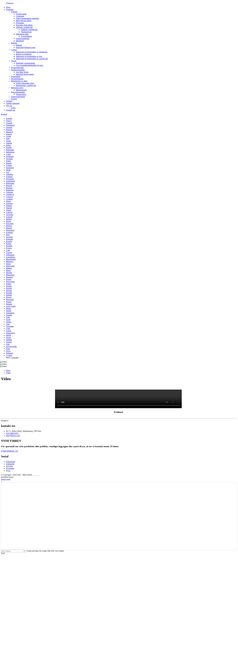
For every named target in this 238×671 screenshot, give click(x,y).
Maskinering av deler (19, 81)
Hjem (8, 7)
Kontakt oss (10, 110)
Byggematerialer (17, 68)
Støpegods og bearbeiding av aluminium (31, 52)
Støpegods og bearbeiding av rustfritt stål (32, 59)
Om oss (9, 106)
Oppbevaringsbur (23, 38)
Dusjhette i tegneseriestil (25, 63)
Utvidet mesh (21, 14)
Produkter (10, 9)
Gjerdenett (20, 16)
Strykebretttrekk (17, 79)
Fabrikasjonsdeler (18, 70)
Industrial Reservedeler (25, 74)
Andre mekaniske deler (25, 83)
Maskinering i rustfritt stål (26, 85)
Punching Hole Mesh (24, 25)
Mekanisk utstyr (17, 88)
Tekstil (13, 61)
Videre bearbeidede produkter (27, 18)
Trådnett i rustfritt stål (24, 27)
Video (13, 108)
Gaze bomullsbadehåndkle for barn (29, 65)
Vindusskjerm (26, 32)
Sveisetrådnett (26, 36)
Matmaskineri (21, 90)
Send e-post (5, 479)
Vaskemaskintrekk (18, 97)
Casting (14, 50)
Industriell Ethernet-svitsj (25, 47)
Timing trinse (21, 94)
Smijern (14, 99)
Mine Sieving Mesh (23, 21)
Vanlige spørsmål (12, 103)
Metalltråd (20, 41)
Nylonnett (20, 23)
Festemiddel (15, 76)
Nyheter (9, 101)
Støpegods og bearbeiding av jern (29, 56)
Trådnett (14, 12)
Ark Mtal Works (22, 72)
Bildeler (14, 43)
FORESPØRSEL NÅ (9, 451)
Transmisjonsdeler (18, 92)
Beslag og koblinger (24, 54)
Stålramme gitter (22, 34)
